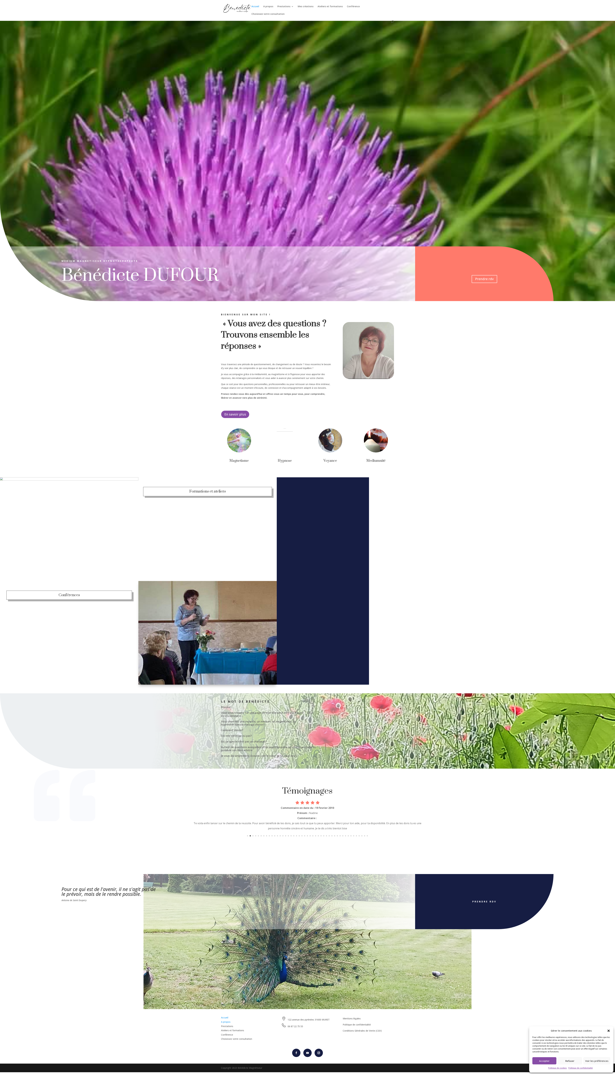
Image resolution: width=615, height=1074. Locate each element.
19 (296, 835)
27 (318, 835)
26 (315, 835)
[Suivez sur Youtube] (307, 1053)
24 (310, 835)
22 (304, 835)
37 (345, 835)
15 (285, 835)
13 (280, 835)
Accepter (544, 1060)
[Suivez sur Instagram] (319, 1053)
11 (274, 835)
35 (340, 835)
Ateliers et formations (330, 6)
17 (291, 835)
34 (337, 835)
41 (356, 835)
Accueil (255, 6)
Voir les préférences (596, 1060)
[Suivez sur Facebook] (296, 1053)
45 (367, 835)
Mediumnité (375, 461)
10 (272, 835)
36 (342, 835)
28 (321, 835)
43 (361, 835)
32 (331, 835)
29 (323, 835)
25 (312, 835)
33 (334, 835)
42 (359, 835)
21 (302, 835)
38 (348, 835)
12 (277, 835)
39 (351, 835)
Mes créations (305, 6)
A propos (268, 6)
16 (288, 835)
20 (299, 835)
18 (293, 835)
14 (282, 835)
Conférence (353, 6)
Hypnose (285, 461)
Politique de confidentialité (580, 1068)
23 (307, 835)
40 (353, 835)
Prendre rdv (484, 279)
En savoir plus (235, 414)
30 (326, 835)
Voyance (330, 461)
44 (364, 835)
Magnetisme (239, 461)
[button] (608, 1030)
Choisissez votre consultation (268, 14)
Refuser (569, 1060)
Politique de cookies (557, 1068)
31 (329, 835)
